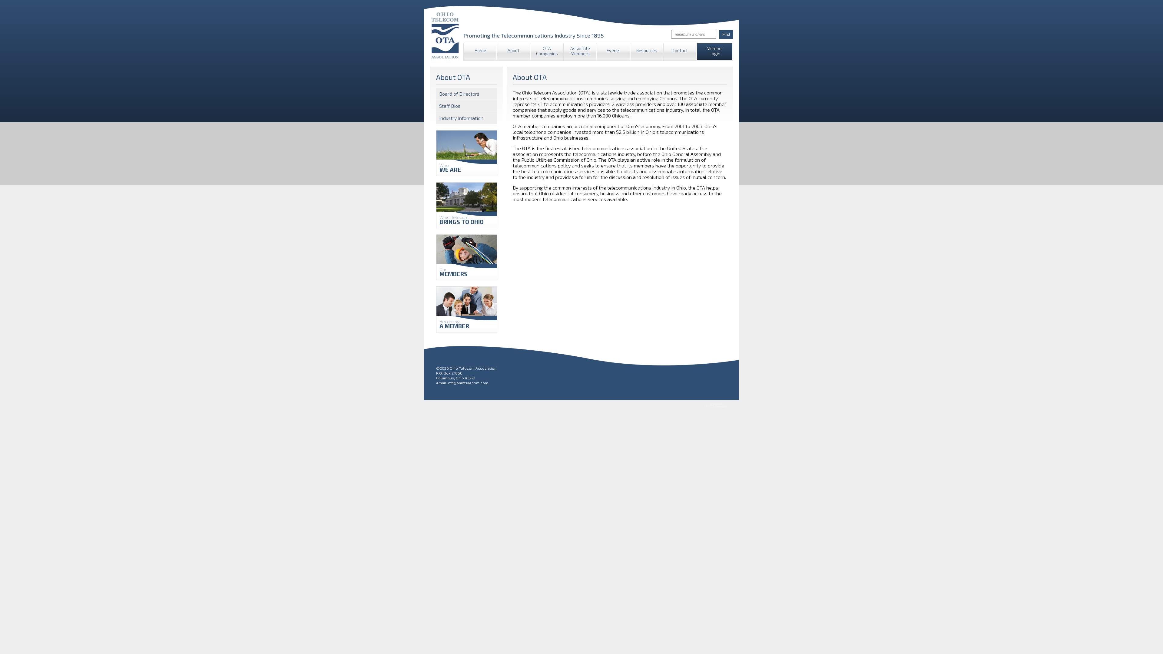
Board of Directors (459, 94)
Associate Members (580, 51)
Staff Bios (449, 106)
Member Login (715, 51)
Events (614, 50)
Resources (646, 50)
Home (480, 50)
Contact (680, 50)
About (513, 50)
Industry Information (461, 118)
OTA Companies (547, 51)
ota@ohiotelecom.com (468, 382)
